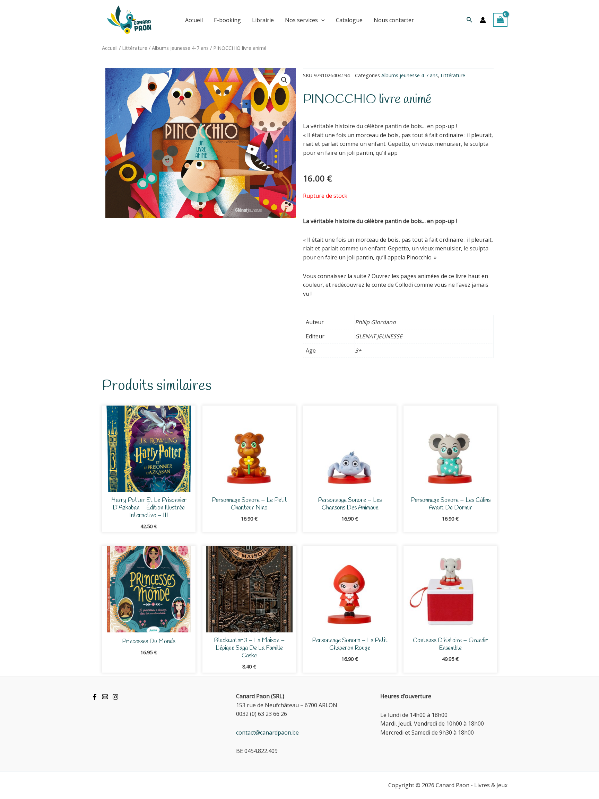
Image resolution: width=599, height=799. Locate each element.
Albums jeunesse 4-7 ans (180, 47)
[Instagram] (115, 697)
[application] (321, 20)
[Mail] (105, 697)
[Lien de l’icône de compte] (483, 20)
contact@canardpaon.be (267, 732)
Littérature (134, 47)
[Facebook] (95, 697)
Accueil (110, 47)
